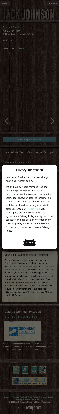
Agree (29, 242)
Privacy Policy (34, 208)
